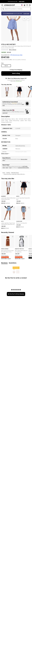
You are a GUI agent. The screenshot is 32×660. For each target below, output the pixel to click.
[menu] (2, 5)
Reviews (4, 263)
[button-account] (24, 5)
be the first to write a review (16, 294)
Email (7, 167)
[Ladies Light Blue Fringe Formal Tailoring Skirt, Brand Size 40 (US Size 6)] (14, 208)
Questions (12, 263)
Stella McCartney (15, 172)
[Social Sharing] (24, 18)
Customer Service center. (23, 167)
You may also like (6, 84)
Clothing (8, 172)
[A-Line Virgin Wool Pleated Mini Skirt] (29, 183)
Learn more (4, 112)
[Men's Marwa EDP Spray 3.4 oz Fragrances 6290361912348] (26, 236)
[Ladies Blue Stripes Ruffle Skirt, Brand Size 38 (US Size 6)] (28, 18)
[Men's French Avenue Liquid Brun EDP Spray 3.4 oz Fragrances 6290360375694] (12, 236)
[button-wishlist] (27, 5)
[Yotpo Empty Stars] (4, 49)
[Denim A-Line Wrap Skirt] (29, 208)
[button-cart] (30, 5)
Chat (10, 167)
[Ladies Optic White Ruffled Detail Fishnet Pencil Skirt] (14, 183)
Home (3, 172)
